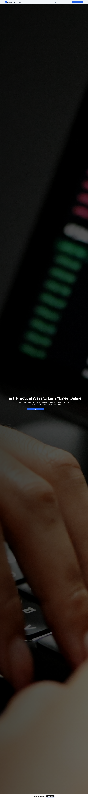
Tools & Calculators (46, 2)
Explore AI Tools (78, 2)
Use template (50, 796)
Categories (55, 2)
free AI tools (44, 402)
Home (34, 2)
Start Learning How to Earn (35, 409)
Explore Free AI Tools (54, 409)
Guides (38, 2)
